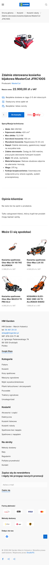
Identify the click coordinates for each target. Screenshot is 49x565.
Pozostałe (6, 391)
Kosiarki (5, 369)
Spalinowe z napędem (11, 434)
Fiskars (5, 364)
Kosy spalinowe (8, 373)
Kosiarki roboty (8, 425)
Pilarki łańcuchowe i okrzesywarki (16, 386)
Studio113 (30, 553)
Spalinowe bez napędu (11, 430)
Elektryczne (7, 417)
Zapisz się (6, 490)
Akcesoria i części (9, 412)
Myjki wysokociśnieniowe (13, 382)
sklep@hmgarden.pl (10, 333)
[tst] (7, 536)
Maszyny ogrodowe (10, 377)
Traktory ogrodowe (10, 395)
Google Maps (7, 351)
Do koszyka (16, 115)
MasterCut (16, 83)
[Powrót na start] (24, 4)
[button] (3, 4)
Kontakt (5, 465)
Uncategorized (8, 399)
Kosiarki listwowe (9, 421)
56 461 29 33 (11, 330)
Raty (3, 452)
